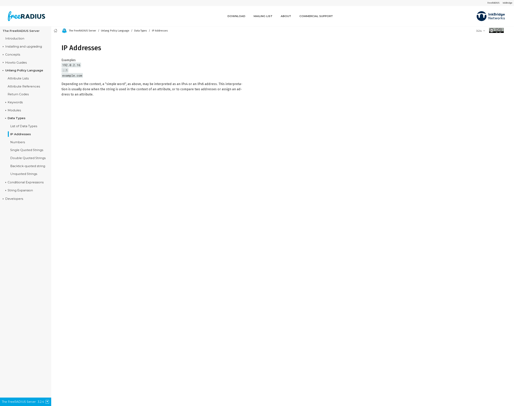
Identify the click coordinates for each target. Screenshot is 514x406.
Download (236, 16)
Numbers (17, 142)
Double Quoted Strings (28, 158)
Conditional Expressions (26, 182)
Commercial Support (316, 16)
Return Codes (18, 94)
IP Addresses (20, 134)
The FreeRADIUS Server (21, 31)
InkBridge (507, 3)
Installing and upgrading (23, 46)
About (286, 16)
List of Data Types (23, 126)
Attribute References (24, 86)
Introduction (14, 38)
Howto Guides (16, 62)
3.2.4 (479, 30)
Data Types (16, 118)
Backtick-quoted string (27, 166)
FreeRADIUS (493, 3)
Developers (14, 199)
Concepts (12, 54)
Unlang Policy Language (24, 70)
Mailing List (263, 16)
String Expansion (20, 190)
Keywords (15, 102)
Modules (14, 110)
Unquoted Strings (23, 174)
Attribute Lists (18, 78)
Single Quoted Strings (26, 150)
